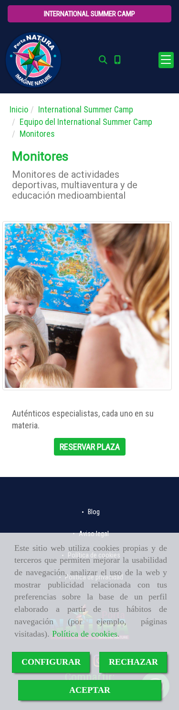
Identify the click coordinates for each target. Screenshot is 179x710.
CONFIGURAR (51, 662)
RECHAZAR (133, 662)
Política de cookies (84, 634)
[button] (89, 13)
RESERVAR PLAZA (90, 447)
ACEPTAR (89, 690)
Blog (93, 512)
